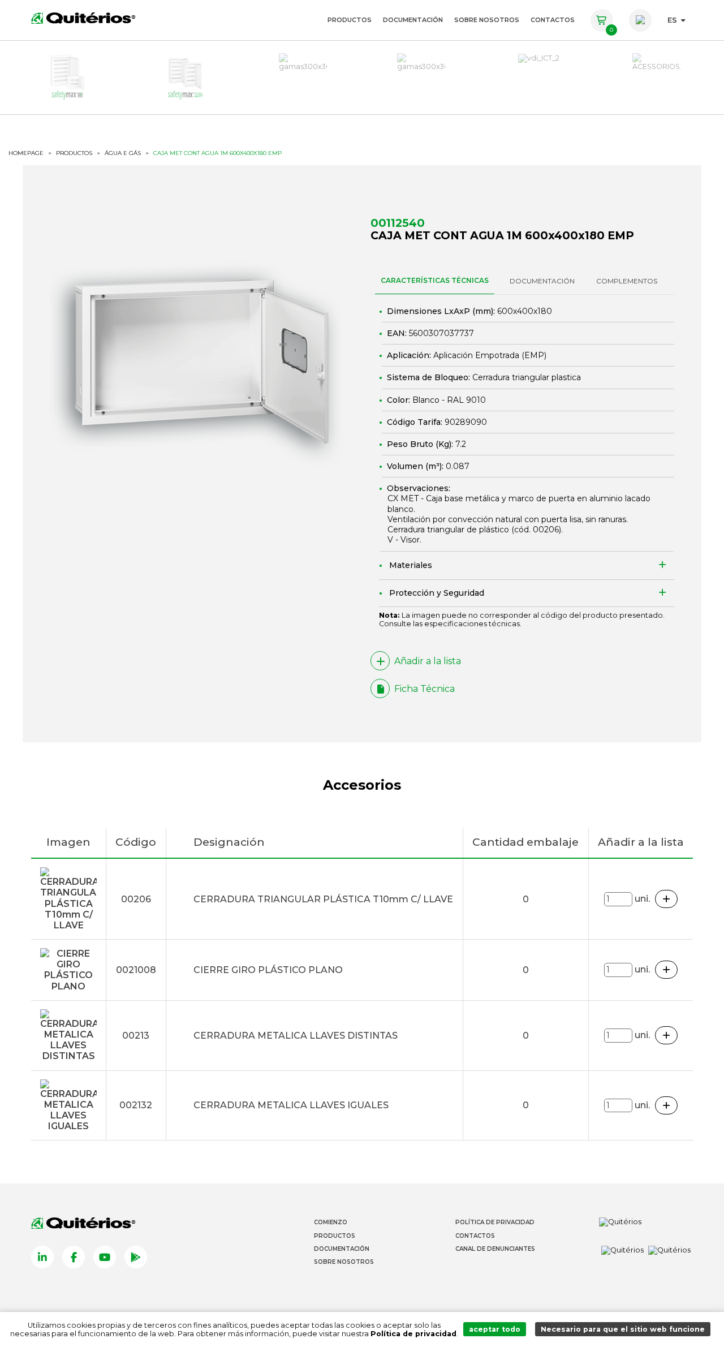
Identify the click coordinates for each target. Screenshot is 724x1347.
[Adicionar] (666, 899)
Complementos (626, 281)
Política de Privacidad (495, 1222)
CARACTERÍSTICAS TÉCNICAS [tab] (435, 280)
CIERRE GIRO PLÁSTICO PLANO (268, 970)
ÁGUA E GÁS (123, 153)
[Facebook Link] (73, 1257)
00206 (546, 529)
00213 (135, 1035)
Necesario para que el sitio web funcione (623, 1329)
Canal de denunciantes (495, 1249)
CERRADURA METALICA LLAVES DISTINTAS (295, 1035)
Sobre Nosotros (486, 20)
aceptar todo (494, 1329)
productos (74, 153)
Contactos (553, 20)
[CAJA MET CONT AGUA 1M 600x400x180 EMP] (202, 361)
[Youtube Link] (104, 1257)
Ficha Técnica (424, 688)
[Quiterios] (83, 17)
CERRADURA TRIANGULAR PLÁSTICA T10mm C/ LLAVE (323, 899)
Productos (349, 20)
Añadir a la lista (427, 661)
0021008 (136, 970)
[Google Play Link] (135, 1257)
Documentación (413, 20)
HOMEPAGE (26, 153)
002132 (135, 1105)
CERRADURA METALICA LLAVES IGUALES (291, 1105)
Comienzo (330, 1222)
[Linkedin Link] (42, 1257)
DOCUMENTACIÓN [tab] (542, 281)
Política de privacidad (413, 1333)
